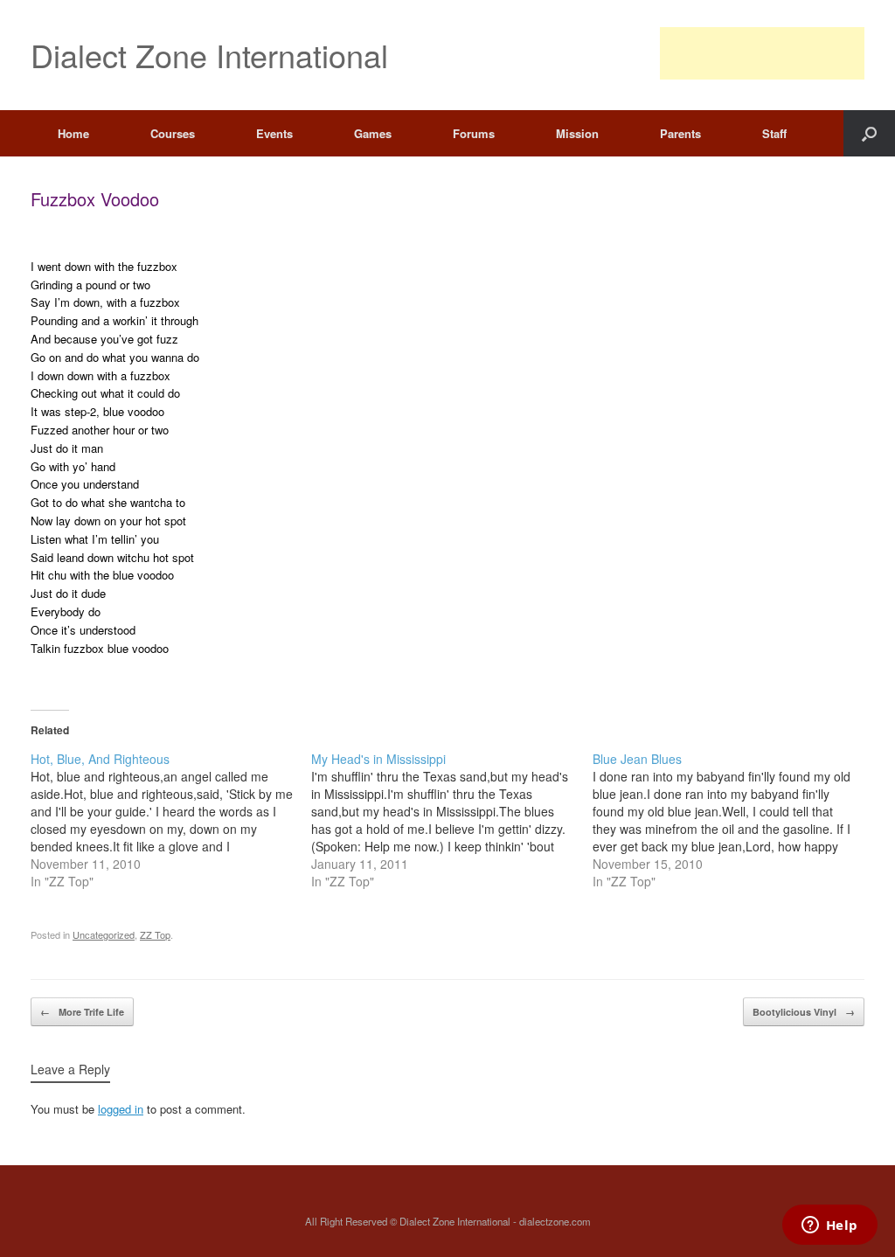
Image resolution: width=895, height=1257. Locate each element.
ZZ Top (155, 934)
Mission (577, 133)
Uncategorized (104, 934)
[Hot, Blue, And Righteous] (171, 820)
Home (73, 133)
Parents (680, 133)
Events (274, 133)
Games (373, 133)
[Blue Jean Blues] (733, 820)
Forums (474, 133)
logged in (120, 1109)
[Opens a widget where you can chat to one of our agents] (829, 1226)
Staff (774, 133)
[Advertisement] (762, 53)
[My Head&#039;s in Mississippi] (451, 820)
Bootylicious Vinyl (804, 1011)
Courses (172, 133)
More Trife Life (82, 1011)
